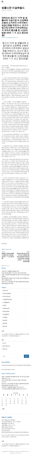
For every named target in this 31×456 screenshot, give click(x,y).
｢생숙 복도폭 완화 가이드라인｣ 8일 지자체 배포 (14, 273)
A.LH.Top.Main (6, 293)
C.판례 (4, 305)
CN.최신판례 (5, 311)
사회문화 (4, 317)
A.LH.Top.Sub (6, 296)
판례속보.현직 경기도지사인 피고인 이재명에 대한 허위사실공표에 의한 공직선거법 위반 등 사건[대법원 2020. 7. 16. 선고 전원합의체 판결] (23, 256)
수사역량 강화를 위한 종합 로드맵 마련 (12, 388)
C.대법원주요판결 (7, 299)
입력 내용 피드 (6, 346)
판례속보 (7, 265)
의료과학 (4, 320)
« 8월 (3, 408)
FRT (20, 453)
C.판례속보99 (6, 308)
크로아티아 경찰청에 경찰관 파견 (10, 271)
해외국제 (4, 326)
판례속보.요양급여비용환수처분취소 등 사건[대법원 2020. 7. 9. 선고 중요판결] (8, 255)
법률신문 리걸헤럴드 (13, 7)
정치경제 (4, 323)
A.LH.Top (5, 290)
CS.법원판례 (5, 314)
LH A (6, 37)
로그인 (4, 343)
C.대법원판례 (5, 302)
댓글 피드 (4, 349)
